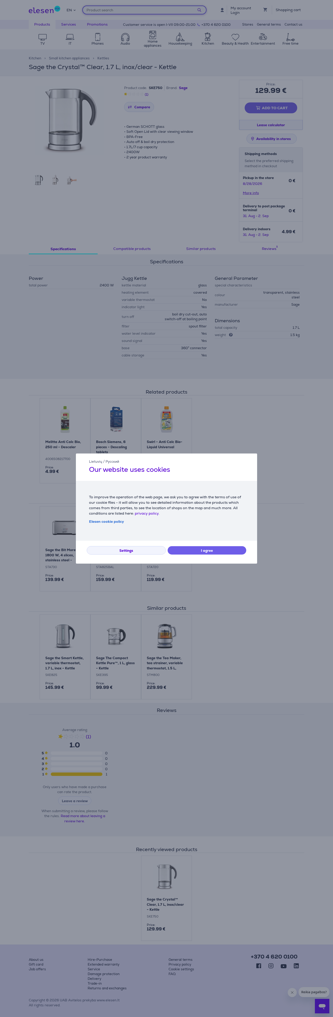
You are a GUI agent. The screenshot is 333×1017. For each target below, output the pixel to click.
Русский (112, 461)
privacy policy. (147, 513)
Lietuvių (95, 461)
